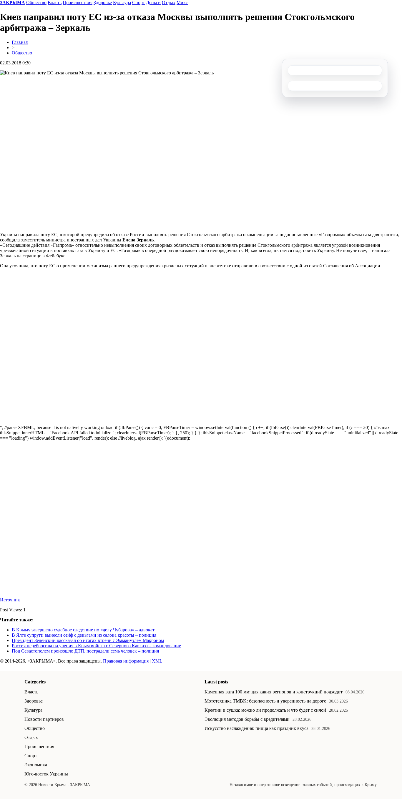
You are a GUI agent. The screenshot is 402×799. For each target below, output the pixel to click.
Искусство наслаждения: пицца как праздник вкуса (256, 728)
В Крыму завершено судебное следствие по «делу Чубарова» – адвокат (83, 629)
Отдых (168, 2)
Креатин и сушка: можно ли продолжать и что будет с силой (265, 710)
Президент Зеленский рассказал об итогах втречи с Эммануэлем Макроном (88, 640)
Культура (122, 2)
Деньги (153, 2)
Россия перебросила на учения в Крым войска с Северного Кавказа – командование (96, 645)
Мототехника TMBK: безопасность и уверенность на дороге (265, 700)
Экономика (35, 764)
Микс (182, 2)
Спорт (138, 2)
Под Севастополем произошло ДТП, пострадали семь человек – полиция (85, 650)
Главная (20, 42)
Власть (55, 2)
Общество (36, 2)
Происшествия (77, 2)
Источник (10, 599)
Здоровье (103, 2)
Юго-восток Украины (46, 773)
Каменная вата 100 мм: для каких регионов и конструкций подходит (274, 691)
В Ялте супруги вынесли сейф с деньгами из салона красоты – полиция (84, 635)
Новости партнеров (44, 719)
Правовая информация (126, 660)
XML (157, 660)
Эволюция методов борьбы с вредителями (247, 719)
